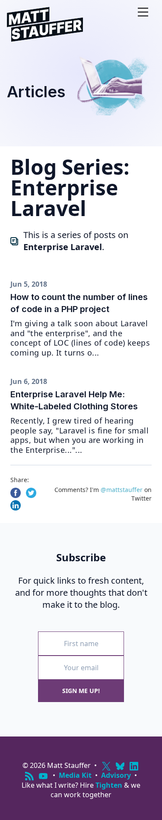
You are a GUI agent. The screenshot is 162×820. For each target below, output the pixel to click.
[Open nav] (143, 12)
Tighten (108, 785)
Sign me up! (81, 691)
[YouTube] (43, 776)
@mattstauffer (122, 490)
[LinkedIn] (134, 766)
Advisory (116, 775)
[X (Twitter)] (106, 766)
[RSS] (29, 776)
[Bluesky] (120, 766)
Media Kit (75, 775)
